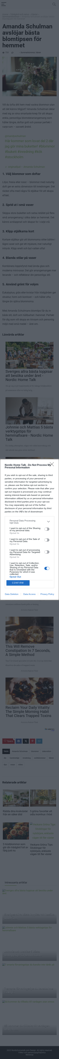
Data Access (29, 594)
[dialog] (29, 529)
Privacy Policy (47, 594)
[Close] (53, 465)
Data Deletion (11, 594)
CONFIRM (18, 583)
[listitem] (29, 521)
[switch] (46, 529)
